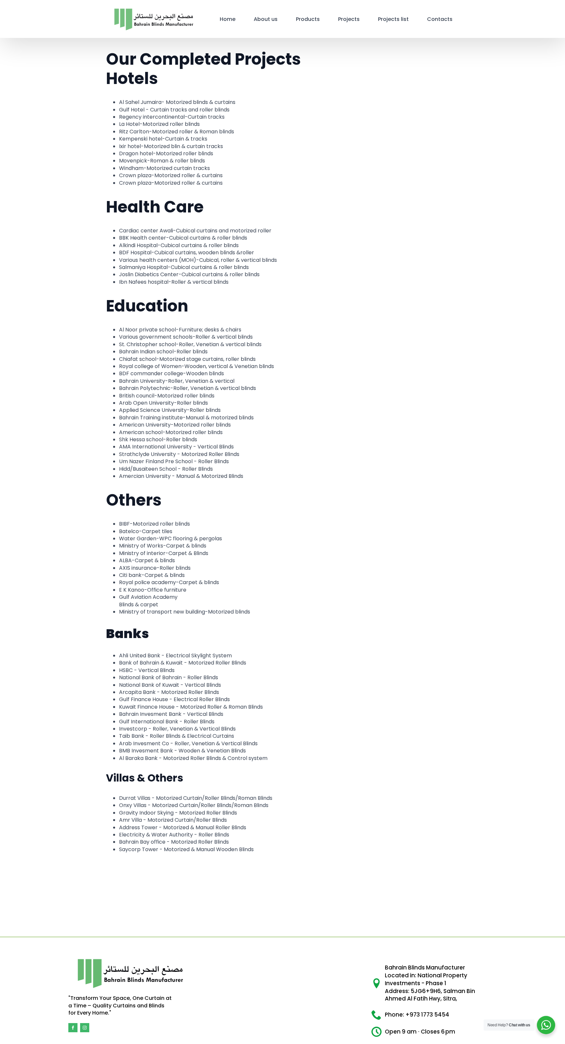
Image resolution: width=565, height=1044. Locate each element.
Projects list (393, 19)
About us (266, 19)
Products (308, 19)
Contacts (440, 19)
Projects (349, 19)
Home (227, 19)
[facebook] (72, 1027)
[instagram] (84, 1027)
